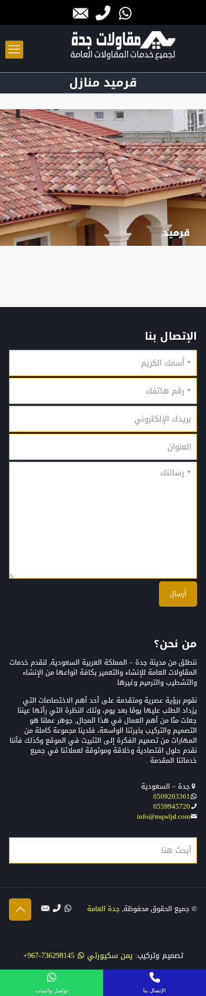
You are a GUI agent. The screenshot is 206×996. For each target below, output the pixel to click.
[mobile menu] (14, 50)
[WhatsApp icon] (68, 908)
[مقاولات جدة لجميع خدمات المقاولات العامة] (123, 51)
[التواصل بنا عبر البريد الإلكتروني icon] (46, 908)
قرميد (176, 233)
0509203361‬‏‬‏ (171, 796)
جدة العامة (103, 908)
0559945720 (171, 806)
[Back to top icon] (20, 909)
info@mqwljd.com (163, 816)
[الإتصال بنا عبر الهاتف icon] (57, 908)
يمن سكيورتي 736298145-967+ (78, 956)
